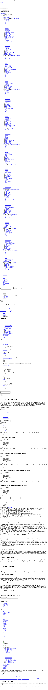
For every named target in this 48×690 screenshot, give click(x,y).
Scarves (6, 73)
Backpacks (7, 19)
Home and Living (6, 163)
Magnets (6, 179)
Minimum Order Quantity (7, 358)
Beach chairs (7, 193)
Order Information (6, 612)
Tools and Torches (6, 249)
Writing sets (7, 272)
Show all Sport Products (9, 207)
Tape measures (8, 257)
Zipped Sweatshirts (8, 86)
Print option (5, 385)
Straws (6, 177)
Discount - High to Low (7, 412)
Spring (6, 137)
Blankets (6, 166)
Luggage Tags (7, 35)
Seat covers (7, 198)
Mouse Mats (7, 46)
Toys (6, 160)
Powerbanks (5, 631)
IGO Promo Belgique (9, 651)
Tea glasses (7, 104)
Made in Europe (6, 283)
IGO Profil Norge (8, 661)
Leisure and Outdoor (6, 188)
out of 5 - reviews (7, 0)
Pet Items (7, 204)
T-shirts (6, 78)
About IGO (5, 603)
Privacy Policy (5, 665)
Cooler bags (7, 22)
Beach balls (7, 195)
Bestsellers (5, 281)
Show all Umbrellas (8, 211)
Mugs (6, 107)
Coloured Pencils (8, 269)
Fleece (6, 59)
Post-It (6, 50)
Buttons (6, 146)
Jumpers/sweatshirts (8, 67)
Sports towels (7, 183)
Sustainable (5, 279)
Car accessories (8, 197)
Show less (7, 407)
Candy (6, 116)
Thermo (6, 109)
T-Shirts (4, 623)
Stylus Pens (7, 265)
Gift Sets (6, 133)
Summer (6, 138)
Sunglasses (7, 77)
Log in (4, 298)
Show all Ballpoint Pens (9, 266)
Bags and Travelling (6, 17)
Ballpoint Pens (8, 263)
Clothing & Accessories (7, 54)
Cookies (6, 122)
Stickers (6, 157)
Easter (6, 136)
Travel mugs (7, 99)
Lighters (6, 152)
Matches (6, 155)
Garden (6, 201)
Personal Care (5, 213)
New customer (5, 297)
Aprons (6, 165)
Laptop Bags (7, 30)
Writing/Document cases (9, 52)
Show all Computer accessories (11, 236)
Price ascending (6, 414)
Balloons (6, 145)
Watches (6, 82)
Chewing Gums (8, 118)
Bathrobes (7, 182)
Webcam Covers (8, 235)
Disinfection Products (9, 215)
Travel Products (8, 34)
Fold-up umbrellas (8, 209)
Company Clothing (8, 58)
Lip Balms (7, 219)
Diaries (6, 91)
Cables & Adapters (8, 230)
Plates (6, 180)
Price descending (6, 416)
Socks (6, 75)
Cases (6, 45)
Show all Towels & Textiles (10, 184)
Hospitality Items (8, 123)
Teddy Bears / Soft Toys (9, 159)
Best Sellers (14, 310)
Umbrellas (7, 208)
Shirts (6, 74)
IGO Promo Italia (8, 649)
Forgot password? (6, 296)
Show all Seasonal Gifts (9, 140)
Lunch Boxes (7, 176)
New (4, 282)
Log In (4, 294)
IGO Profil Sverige (8, 652)
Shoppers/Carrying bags (9, 32)
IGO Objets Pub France (9, 654)
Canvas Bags (7, 21)
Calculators (7, 42)
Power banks (7, 245)
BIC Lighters (7, 153)
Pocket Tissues (8, 220)
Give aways (7, 148)
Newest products (6, 418)
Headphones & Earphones (10, 243)
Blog (4, 284)
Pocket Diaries (8, 92)
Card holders (7, 43)
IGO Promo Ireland (6, 647)
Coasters (6, 170)
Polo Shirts (7, 71)
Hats (6, 63)
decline (12, 686)
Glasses (6, 102)
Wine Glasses (7, 105)
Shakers (6, 98)
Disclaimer (5, 666)
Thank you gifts (8, 141)
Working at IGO (6, 605)
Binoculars (7, 196)
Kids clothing (7, 70)
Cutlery (6, 173)
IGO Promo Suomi (8, 658)
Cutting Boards (8, 174)
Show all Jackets (8, 66)
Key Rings (7, 149)
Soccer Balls (7, 206)
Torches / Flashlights (9, 259)
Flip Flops (7, 60)
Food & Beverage (6, 112)
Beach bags (7, 20)
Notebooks (7, 48)
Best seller (5, 413)
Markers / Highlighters (9, 267)
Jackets (6, 64)
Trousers (6, 80)
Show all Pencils (8, 271)
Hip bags (6, 28)
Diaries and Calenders (7, 88)
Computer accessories (9, 234)
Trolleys (6, 38)
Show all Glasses (8, 106)
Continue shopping (6, 308)
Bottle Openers (8, 172)
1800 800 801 (3, 311)
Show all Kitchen (8, 178)
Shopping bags (5, 632)
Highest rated (5, 417)
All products (5, 275)
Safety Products (8, 253)
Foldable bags (7, 25)
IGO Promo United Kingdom (10, 660)
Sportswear (7, 76)
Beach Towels (7, 192)
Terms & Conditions (6, 664)
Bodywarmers (7, 56)
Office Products (8, 49)
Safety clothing (8, 72)
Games (6, 147)
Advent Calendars (8, 129)
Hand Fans (7, 61)
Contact (4, 613)
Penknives (7, 252)
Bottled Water (7, 114)
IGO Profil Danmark (9, 653)
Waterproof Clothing (9, 83)
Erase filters (5, 430)
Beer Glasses (7, 103)
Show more (2, 407)
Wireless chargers (8, 232)
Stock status (5, 350)
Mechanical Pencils (8, 270)
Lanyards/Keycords (8, 151)
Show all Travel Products (9, 36)
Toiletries (7, 223)
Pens (4, 619)
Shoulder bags (7, 33)
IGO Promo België (8, 650)
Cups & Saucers (8, 101)
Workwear (7, 84)
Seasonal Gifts (7, 134)
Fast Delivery (7, 131)
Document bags (8, 24)
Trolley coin (7, 161)
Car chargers (7, 231)
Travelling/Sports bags (9, 37)
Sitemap (4, 668)
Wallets (6, 81)
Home (4, 313)
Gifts (4, 127)
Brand (4, 379)
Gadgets (6, 237)
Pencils (6, 268)
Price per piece (5, 344)
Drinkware (5, 94)
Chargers (6, 229)
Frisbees (6, 200)
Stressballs (7, 158)
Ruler (6, 51)
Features (4, 353)
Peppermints (7, 120)
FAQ (4, 285)
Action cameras (8, 239)
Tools (6, 258)
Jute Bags (7, 29)
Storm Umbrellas (8, 210)
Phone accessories (8, 244)
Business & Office (6, 40)
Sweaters (4, 634)
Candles (6, 167)
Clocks (6, 169)
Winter (6, 139)
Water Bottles (7, 110)
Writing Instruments (6, 261)
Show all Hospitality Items (10, 125)
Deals (4, 278)
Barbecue (7, 190)
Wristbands (7, 85)
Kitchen (6, 171)
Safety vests (7, 254)
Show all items (8, 39)
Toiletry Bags (7, 224)
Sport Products (8, 205)
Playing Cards (7, 156)
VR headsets (7, 241)
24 (1, 423)
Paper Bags (7, 31)
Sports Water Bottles (9, 108)
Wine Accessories (8, 186)
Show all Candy (8, 121)
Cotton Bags (7, 23)
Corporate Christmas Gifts (10, 130)
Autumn (6, 135)
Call (10, 311)
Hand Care (7, 218)
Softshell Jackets (8, 65)
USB (6, 247)
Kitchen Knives (8, 175)
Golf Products (7, 202)
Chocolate (7, 119)
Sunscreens (7, 222)
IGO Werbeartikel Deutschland (11, 655)
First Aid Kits (7, 217)
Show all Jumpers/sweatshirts (10, 69)
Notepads (7, 47)
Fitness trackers (8, 240)
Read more (2, 588)
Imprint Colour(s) (6, 365)
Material (4, 374)
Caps (6, 57)
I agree (1, 688)
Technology (5, 227)
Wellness (6, 225)
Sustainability (5, 604)
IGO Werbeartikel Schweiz (10, 659)
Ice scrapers (7, 251)
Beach (6, 191)
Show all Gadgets (8, 242)
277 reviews (10, 507)
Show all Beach (8, 194)
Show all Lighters (8, 154)
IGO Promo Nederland (9, 662)
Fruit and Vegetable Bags (9, 27)
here (38, 687)
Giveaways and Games (7, 143)
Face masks (7, 216)
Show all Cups (8, 100)
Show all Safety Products (9, 255)
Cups (6, 96)
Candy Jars (7, 117)
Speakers (6, 246)
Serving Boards (8, 124)
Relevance (3, 409)
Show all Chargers (8, 233)
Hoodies (6, 68)
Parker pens (7, 264)
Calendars (7, 90)
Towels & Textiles (8, 181)
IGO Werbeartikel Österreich (10, 648)
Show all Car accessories (9, 199)
